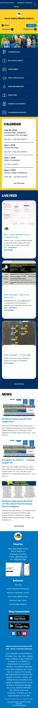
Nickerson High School (18, 600)
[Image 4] (12, 45)
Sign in (31, 26)
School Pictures (12, 147)
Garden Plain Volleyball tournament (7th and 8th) (16, 133)
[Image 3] (9, 45)
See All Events (19, 183)
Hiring (16, 7)
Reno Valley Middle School (18, 596)
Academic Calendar (24, 3)
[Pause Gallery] (34, 44)
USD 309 (18, 585)
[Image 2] (6, 45)
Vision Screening (12, 160)
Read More (12, 247)
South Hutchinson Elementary (18, 589)
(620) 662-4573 (21, 557)
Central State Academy (18, 604)
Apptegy (23, 705)
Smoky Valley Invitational (16, 172)
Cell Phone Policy (7, 3)
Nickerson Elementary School (18, 593)
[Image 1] (3, 45)
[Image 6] (18, 45)
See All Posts (19, 384)
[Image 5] (15, 45)
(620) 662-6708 (20, 559)
